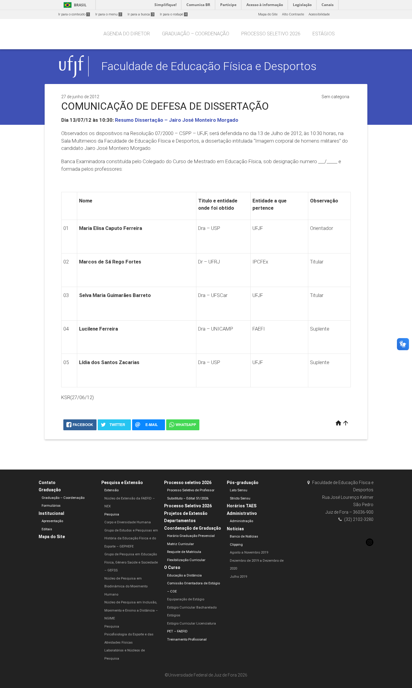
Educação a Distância (184, 575)
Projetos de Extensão (186, 513)
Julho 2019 (238, 577)
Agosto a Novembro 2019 (249, 552)
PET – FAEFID (177, 631)
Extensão (111, 490)
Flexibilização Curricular (186, 560)
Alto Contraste (293, 14)
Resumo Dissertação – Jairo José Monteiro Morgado (176, 120)
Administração (241, 521)
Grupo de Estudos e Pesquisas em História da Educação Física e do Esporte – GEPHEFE (131, 538)
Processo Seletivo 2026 (188, 505)
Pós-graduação (242, 482)
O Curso (172, 567)
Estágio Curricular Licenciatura (191, 623)
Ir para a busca (141, 14)
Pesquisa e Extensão (122, 482)
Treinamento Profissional (187, 639)
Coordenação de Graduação (192, 528)
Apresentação (52, 521)
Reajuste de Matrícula (184, 552)
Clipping (236, 545)
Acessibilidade (319, 14)
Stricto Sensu (240, 498)
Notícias (235, 528)
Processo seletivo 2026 (270, 34)
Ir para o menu (108, 14)
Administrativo (242, 513)
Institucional (51, 513)
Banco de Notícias (244, 536)
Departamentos (180, 520)
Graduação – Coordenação (195, 34)
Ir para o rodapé (173, 14)
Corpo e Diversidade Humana (127, 522)
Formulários (51, 506)
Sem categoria (335, 96)
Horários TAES (241, 505)
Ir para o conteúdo (73, 14)
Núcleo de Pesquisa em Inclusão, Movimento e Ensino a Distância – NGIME (131, 610)
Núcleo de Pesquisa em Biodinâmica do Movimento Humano (125, 586)
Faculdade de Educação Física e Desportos (208, 66)
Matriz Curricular (180, 544)
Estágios (323, 34)
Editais (47, 529)
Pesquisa (111, 514)
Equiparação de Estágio (185, 599)
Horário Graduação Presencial (191, 536)
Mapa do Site (267, 14)
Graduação (50, 489)
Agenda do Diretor (126, 34)
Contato (47, 482)
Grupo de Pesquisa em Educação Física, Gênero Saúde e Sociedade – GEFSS (131, 562)
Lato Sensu (238, 490)
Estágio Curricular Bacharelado (192, 607)
